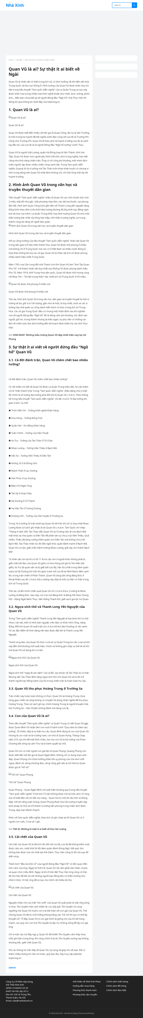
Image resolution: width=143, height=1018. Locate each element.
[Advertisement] (71, 31)
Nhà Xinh (15, 5)
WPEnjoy (90, 1013)
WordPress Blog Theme (74, 1013)
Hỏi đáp (19, 60)
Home (11, 60)
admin (12, 967)
